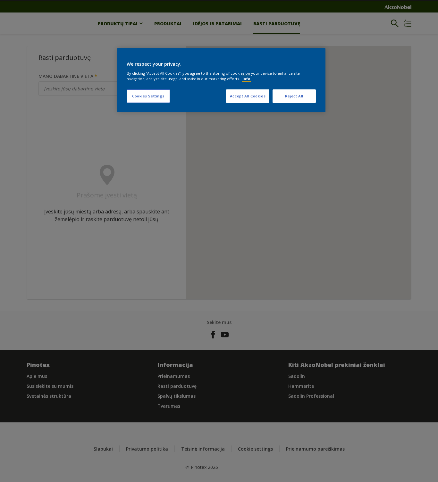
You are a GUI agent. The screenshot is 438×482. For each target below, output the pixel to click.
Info (246, 78)
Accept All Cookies (247, 96)
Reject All (294, 96)
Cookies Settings (148, 96)
